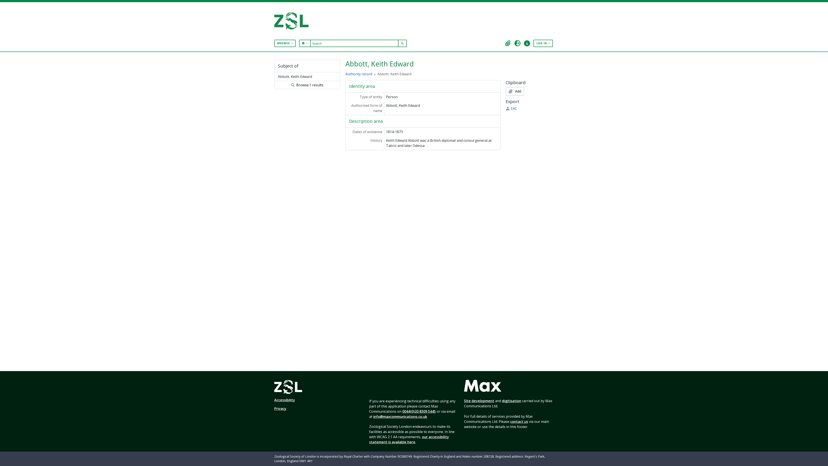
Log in (542, 43)
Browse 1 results (309, 85)
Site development (479, 400)
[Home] (293, 21)
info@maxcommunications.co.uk (400, 416)
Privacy (280, 408)
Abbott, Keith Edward (295, 76)
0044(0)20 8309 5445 (419, 411)
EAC (514, 108)
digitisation (511, 400)
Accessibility (284, 400)
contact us (519, 421)
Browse (284, 43)
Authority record (358, 74)
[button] (508, 43)
